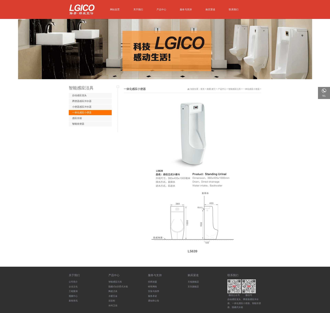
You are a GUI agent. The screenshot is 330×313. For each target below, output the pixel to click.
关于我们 (74, 275)
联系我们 (232, 275)
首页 (202, 89)
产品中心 (222, 89)
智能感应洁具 (234, 89)
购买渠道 (193, 275)
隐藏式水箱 (237, 307)
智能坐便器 (78, 123)
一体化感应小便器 (251, 89)
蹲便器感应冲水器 (81, 101)
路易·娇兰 (211, 89)
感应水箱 (77, 118)
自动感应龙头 (79, 95)
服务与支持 (155, 275)
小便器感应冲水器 (81, 106)
